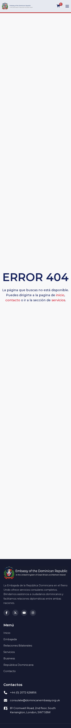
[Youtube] (24, 613)
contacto (12, 300)
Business (9, 658)
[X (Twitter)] (15, 613)
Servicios (9, 652)
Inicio (6, 632)
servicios (58, 300)
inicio (60, 295)
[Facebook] (6, 613)
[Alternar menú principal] (67, 6)
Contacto (9, 671)
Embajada (10, 639)
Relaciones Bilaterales (17, 645)
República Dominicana (18, 664)
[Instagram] (33, 613)
